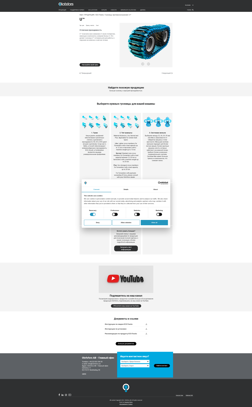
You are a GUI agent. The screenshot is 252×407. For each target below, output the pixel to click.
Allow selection (126, 222)
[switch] (115, 214)
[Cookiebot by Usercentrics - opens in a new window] (159, 183)
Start (81, 15)
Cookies (130, 404)
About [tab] (155, 189)
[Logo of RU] (69, 4)
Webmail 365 (189, 395)
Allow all (154, 222)
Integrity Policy (129, 402)
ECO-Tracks (100, 15)
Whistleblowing (124, 404)
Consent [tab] (96, 189)
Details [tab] (126, 189)
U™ (130, 15)
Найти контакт (161, 366)
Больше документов (126, 344)
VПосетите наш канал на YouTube (126, 306)
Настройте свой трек (90, 65)
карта (84, 374)
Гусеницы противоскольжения (116, 15)
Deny (98, 222)
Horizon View (179, 395)
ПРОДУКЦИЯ (89, 15)
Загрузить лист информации (126, 248)
